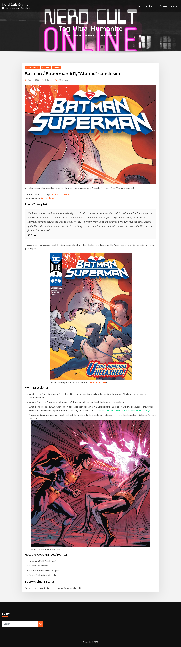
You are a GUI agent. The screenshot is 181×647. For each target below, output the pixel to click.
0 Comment (63, 80)
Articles (150, 6)
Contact (163, 6)
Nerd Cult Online (15, 4)
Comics (36, 67)
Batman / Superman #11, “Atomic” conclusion (95, 35)
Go (40, 623)
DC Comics (45, 67)
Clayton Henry (47, 198)
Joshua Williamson (60, 194)
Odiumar (56, 67)
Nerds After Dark (98, 382)
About (174, 6)
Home (139, 6)
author (28, 67)
